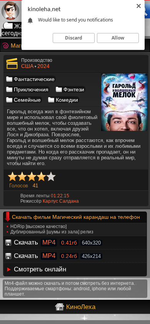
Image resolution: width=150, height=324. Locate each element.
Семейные (27, 100)
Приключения (31, 89)
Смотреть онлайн (40, 269)
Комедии (67, 100)
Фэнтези (73, 89)
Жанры (24, 26)
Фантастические (34, 79)
